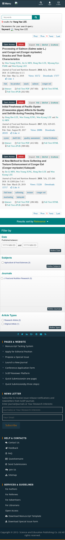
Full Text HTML (51, 89)
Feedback (13, 447)
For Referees (11, 494)
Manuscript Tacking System (19, 346)
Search (41, 4)
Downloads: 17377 (51, 76)
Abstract (7, 89)
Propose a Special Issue (17, 357)
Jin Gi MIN (27, 63)
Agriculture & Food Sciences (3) (17, 262)
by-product (15, 84)
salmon (35, 84)
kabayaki (20, 197)
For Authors (11, 489)
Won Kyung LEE (19, 66)
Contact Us (13, 442)
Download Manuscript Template (24, 516)
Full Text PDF (23, 89)
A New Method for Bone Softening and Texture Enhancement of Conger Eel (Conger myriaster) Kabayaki (24, 164)
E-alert (58, 4)
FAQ (10, 453)
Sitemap (12, 475)
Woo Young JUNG (13, 63)
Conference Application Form (20, 367)
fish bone (8, 192)
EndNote (54, 44)
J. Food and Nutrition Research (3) (18, 278)
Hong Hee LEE (39, 63)
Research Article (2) (12, 320)
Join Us (12, 469)
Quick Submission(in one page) (21, 378)
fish (5, 84)
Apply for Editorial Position (18, 351)
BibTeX (45, 44)
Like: (11, 79)
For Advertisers (13, 499)
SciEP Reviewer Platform (17, 373)
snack (26, 84)
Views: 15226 (36, 184)
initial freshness (50, 138)
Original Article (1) (11, 323)
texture (30, 192)
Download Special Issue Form (23, 521)
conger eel (46, 84)
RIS (37, 44)
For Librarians (12, 505)
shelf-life (16, 138)
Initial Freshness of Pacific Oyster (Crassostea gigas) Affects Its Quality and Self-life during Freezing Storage (23, 110)
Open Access (11, 510)
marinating (8, 197)
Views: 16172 (34, 76)
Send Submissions (17, 464)
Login (49, 4)
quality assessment (32, 138)
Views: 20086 (36, 130)
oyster (6, 138)
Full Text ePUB (13, 92)
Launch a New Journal (16, 362)
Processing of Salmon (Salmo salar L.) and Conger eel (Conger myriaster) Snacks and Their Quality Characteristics (24, 54)
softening (19, 192)
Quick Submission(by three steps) (22, 384)
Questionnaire (15, 458)
